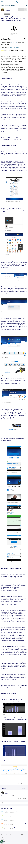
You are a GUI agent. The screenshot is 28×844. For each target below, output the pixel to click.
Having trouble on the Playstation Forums (14, 811)
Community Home (5, 834)
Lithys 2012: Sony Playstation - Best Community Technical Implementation (13, 827)
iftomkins (12, 820)
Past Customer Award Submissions (8, 5)
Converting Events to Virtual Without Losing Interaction (15, 823)
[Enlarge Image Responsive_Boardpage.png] (14, 458)
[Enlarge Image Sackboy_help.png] (14, 427)
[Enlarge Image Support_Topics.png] (14, 367)
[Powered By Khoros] (14, 840)
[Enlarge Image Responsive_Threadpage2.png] (14, 518)
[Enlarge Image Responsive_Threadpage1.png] (14, 488)
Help (2, 837)
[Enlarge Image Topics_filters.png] (14, 341)
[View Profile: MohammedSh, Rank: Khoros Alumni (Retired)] (2, 792)
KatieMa (11, 824)
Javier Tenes (14, 42)
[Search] (17, 2)
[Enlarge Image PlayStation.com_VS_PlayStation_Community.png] (14, 276)
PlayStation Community (13, 47)
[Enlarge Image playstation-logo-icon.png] (14, 28)
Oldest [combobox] (24, 788)
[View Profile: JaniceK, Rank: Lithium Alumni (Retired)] (2, 9)
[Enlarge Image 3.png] (14, 708)
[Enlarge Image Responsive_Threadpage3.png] (14, 548)
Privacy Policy (21, 834)
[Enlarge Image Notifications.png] (14, 304)
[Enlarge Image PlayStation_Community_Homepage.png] (14, 188)
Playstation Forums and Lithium (11, 815)
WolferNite (12, 812)
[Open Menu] (26, 5)
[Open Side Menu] (1, 2)
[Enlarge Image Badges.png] (14, 243)
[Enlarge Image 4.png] (14, 730)
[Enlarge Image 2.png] (14, 769)
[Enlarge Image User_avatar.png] (14, 223)
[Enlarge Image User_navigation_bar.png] (14, 395)
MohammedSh (8, 792)
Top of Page (13, 834)
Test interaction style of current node (13, 819)
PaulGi (11, 828)
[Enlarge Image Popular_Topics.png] (14, 353)
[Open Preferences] (2, 841)
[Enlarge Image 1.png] (14, 750)
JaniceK (6, 9)
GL (10, 816)
